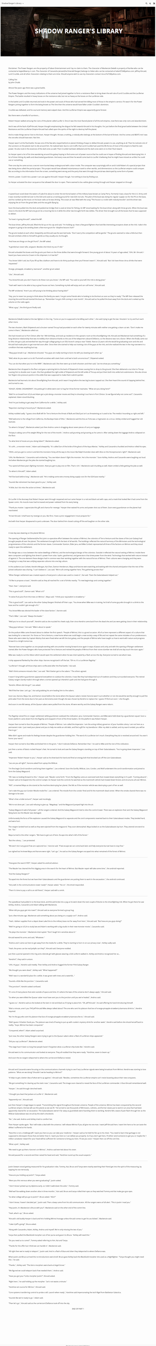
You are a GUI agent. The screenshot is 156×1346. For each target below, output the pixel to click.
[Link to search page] (146, 3)
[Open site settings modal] (154, 3)
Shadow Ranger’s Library (11, 3)
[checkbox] (150, 3)
